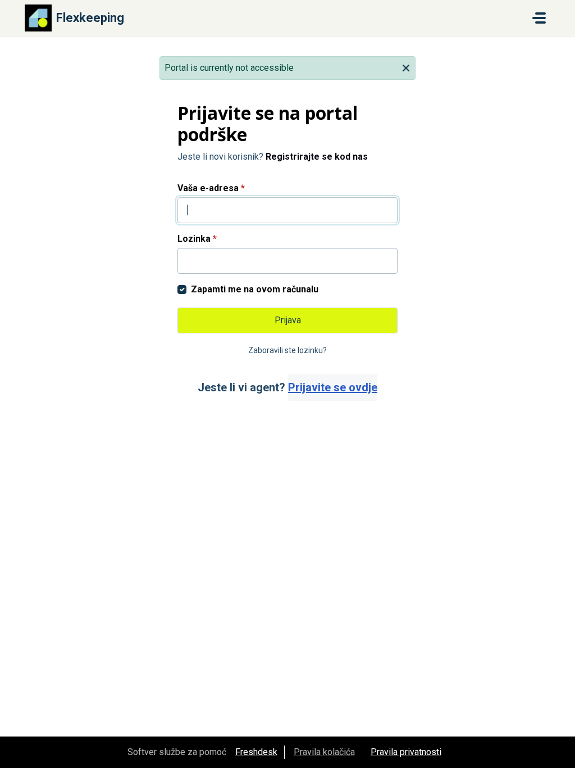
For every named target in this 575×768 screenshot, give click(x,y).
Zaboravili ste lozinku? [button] (287, 350)
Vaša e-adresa (211, 188)
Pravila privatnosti (406, 752)
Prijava (288, 320)
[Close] (406, 67)
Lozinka (197, 238)
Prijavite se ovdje (332, 387)
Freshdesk (256, 752)
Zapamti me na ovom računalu (254, 289)
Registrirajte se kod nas (317, 156)
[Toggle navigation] (539, 18)
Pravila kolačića (324, 752)
